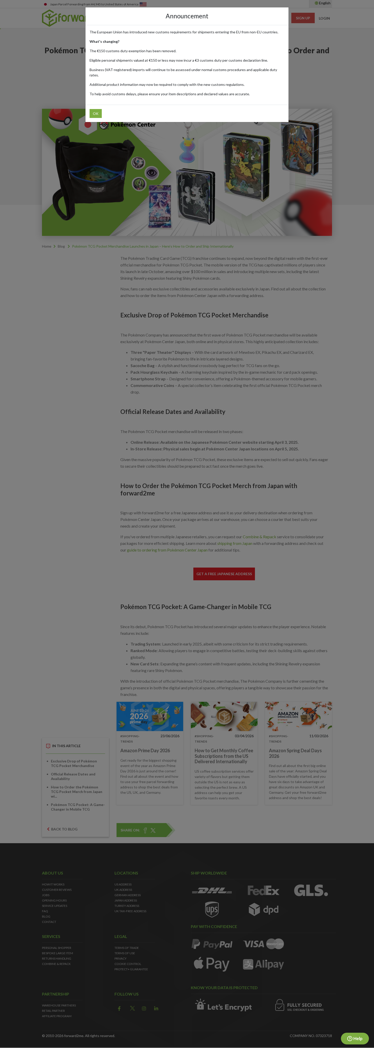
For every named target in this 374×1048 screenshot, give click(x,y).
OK (95, 113)
